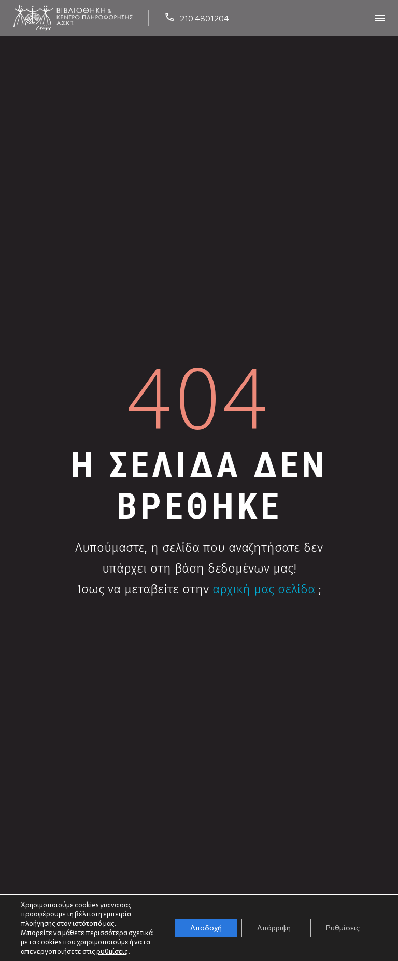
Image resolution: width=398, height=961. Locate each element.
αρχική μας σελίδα (263, 589)
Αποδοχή (206, 927)
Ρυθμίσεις (343, 927)
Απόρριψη (274, 927)
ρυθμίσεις (112, 951)
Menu (380, 18)
